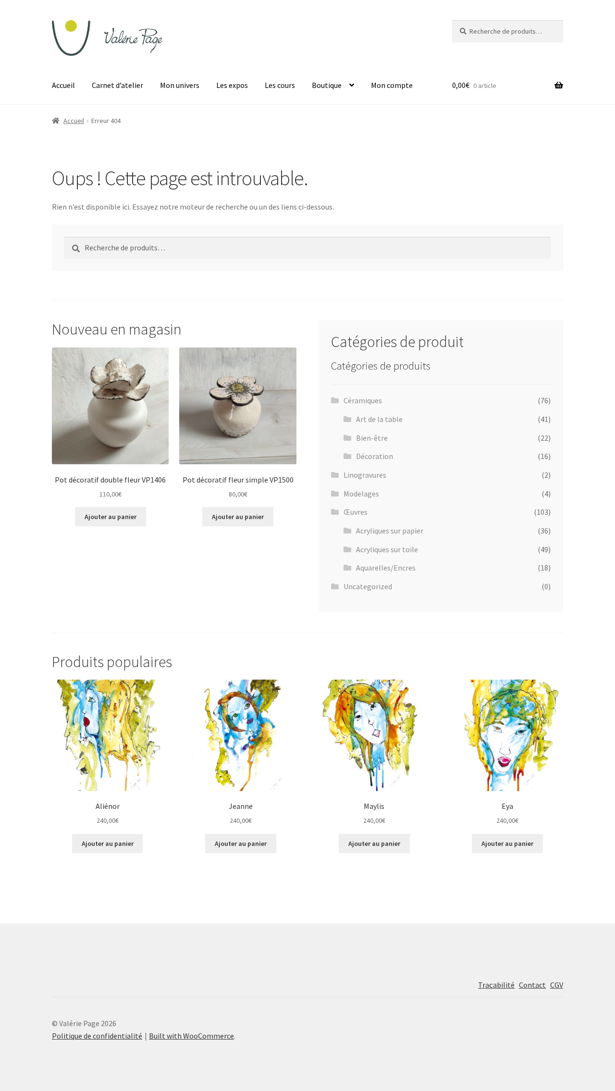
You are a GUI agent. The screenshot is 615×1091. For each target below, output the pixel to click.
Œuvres (356, 512)
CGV (556, 985)
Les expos (232, 85)
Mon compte (392, 85)
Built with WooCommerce (191, 1036)
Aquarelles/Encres (386, 567)
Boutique (327, 85)
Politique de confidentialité (97, 1036)
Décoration (374, 456)
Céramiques (363, 400)
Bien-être (372, 438)
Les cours (280, 85)
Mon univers (179, 85)
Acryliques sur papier (389, 530)
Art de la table (379, 419)
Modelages (361, 493)
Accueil (63, 85)
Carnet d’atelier (117, 85)
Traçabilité (496, 985)
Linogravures (365, 475)
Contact (532, 985)
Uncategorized (368, 586)
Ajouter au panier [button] (110, 516)
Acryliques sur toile (387, 549)
